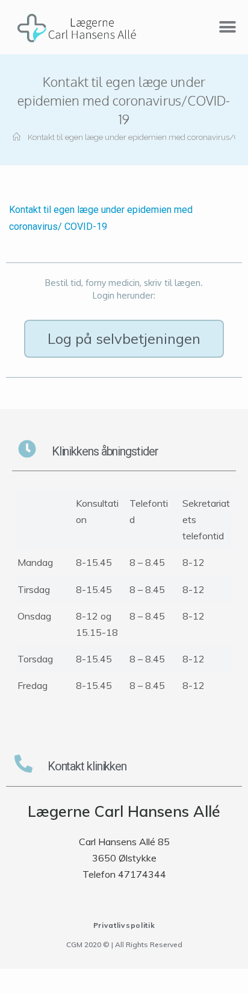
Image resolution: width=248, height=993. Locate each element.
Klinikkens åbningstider (105, 451)
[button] (124, 339)
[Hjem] (16, 137)
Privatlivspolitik (124, 925)
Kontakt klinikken (87, 766)
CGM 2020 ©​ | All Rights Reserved (124, 944)
